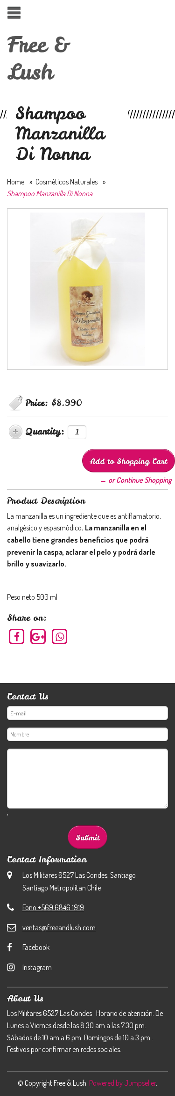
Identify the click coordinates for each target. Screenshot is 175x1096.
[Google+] (38, 636)
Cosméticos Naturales (66, 181)
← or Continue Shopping (135, 480)
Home (15, 181)
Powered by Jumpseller (122, 1083)
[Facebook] (17, 636)
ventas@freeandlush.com (59, 927)
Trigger (14, 12)
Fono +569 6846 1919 (53, 907)
